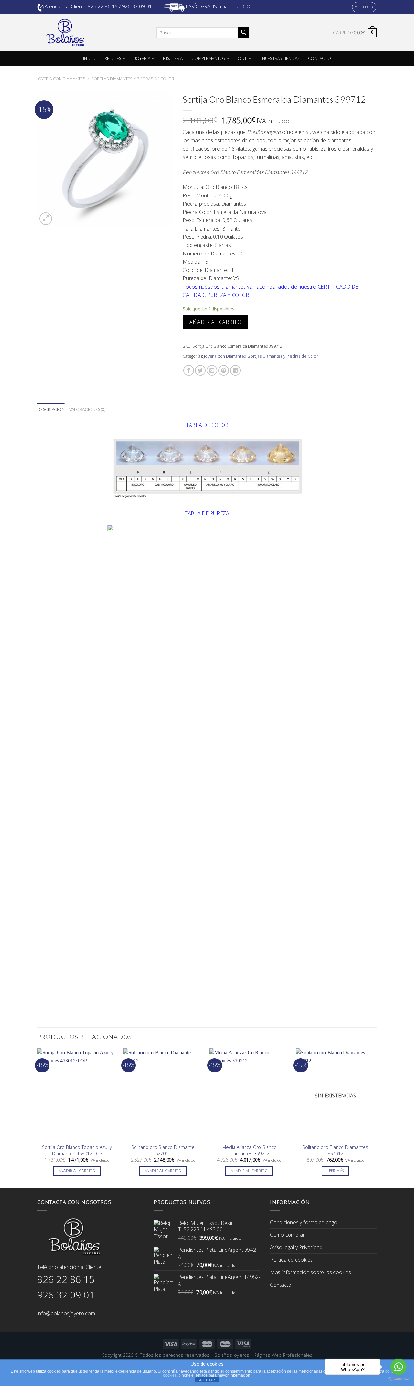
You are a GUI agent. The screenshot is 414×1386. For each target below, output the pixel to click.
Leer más (335, 1170)
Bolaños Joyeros (231, 1355)
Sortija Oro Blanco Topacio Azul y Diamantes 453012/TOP (77, 1150)
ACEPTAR (207, 1380)
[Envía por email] (212, 370)
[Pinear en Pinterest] (223, 370)
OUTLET (246, 58)
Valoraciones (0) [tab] (87, 409)
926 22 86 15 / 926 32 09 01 (120, 6)
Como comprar (287, 1234)
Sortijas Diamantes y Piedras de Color (132, 79)
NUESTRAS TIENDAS (281, 58)
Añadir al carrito (215, 322)
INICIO (89, 58)
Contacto (280, 1284)
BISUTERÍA (173, 58)
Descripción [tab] (51, 409)
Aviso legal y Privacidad (296, 1247)
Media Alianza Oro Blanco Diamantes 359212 (249, 1150)
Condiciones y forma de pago (303, 1222)
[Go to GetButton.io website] (398, 1379)
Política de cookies (291, 1259)
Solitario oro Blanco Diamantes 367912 (335, 1150)
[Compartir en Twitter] (200, 370)
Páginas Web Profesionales (283, 1355)
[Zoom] (45, 218)
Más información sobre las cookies (310, 1272)
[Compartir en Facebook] (188, 370)
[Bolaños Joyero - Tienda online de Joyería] (92, 32)
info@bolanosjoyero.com (66, 1313)
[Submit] (243, 32)
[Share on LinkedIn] (235, 370)
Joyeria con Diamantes (61, 79)
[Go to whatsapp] (398, 1367)
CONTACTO (319, 58)
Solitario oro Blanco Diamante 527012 (163, 1150)
